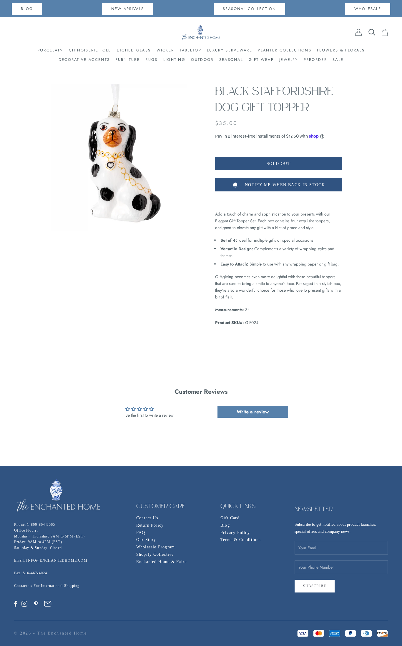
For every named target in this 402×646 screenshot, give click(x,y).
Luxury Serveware (229, 50)
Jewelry (288, 59)
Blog (225, 525)
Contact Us (147, 518)
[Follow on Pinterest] (36, 604)
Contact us (24, 586)
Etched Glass (134, 50)
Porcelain (50, 50)
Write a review (253, 411)
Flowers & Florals (341, 50)
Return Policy (150, 525)
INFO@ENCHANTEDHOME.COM (56, 560)
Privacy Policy (235, 532)
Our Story (146, 540)
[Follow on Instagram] (24, 604)
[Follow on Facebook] (15, 604)
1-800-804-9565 (41, 525)
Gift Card (230, 518)
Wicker (165, 50)
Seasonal (231, 59)
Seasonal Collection (249, 8)
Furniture (127, 59)
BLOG (27, 8)
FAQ (140, 532)
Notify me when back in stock (285, 185)
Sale (338, 59)
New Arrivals (127, 8)
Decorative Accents (84, 59)
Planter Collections (284, 50)
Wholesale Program (155, 547)
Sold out (278, 163)
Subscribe (314, 586)
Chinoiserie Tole (90, 50)
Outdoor (202, 59)
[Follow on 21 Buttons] (48, 604)
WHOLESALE (367, 8)
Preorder (315, 59)
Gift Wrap (261, 59)
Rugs (151, 59)
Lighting (174, 59)
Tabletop (190, 50)
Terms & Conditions (240, 540)
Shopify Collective (155, 554)
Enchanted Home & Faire (161, 562)
